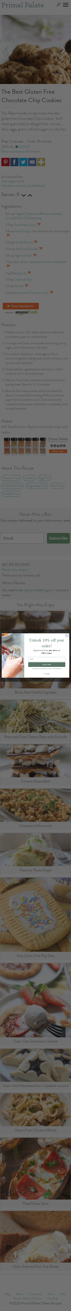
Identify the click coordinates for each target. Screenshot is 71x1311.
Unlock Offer (46, 664)
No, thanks (47, 674)
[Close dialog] (66, 635)
